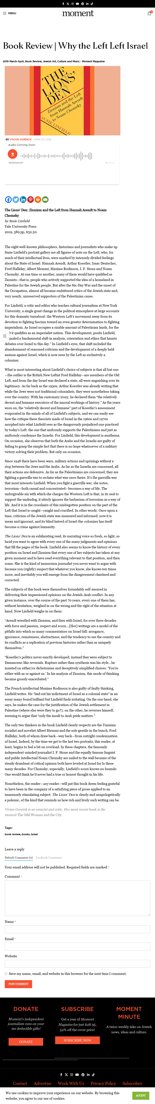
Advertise (43, 1083)
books (26, 834)
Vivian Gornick (21, 139)
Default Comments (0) (19, 857)
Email (10, 939)
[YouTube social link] (77, 3)
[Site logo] (77, 13)
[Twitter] (15, 199)
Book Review (33, 61)
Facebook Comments (49, 857)
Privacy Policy (103, 1083)
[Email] (45, 199)
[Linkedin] (23, 199)
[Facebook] (8, 199)
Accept (141, 1095)
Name (10, 922)
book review (12, 834)
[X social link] (67, 3)
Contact (20, 1083)
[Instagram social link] (72, 3)
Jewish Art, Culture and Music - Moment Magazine (74, 61)
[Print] (38, 199)
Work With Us (71, 1083)
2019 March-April (13, 61)
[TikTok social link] (92, 3)
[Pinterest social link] (82, 3)
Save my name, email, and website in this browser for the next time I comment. (68, 974)
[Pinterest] (30, 199)
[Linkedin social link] (87, 3)
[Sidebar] (4, 336)
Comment (13, 876)
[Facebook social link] (63, 3)
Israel (34, 834)
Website (11, 956)
